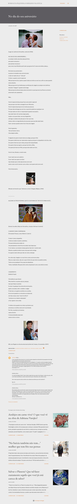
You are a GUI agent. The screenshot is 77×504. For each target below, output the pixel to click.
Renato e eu (62, 38)
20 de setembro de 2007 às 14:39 (19, 369)
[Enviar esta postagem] (43, 348)
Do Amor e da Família (64, 37)
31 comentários (20, 463)
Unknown (14, 357)
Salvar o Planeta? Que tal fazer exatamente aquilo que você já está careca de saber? (25, 475)
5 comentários (19, 435)
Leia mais (46, 435)
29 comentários (20, 495)
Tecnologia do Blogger (39, 500)
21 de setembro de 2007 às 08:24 (19, 398)
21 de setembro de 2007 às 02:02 (19, 384)
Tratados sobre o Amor (64, 40)
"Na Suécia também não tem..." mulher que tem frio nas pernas (24, 444)
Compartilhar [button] (63, 30)
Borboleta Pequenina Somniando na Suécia (25, 3)
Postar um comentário (13, 401)
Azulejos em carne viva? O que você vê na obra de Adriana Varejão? (27, 416)
